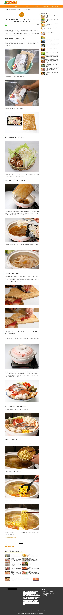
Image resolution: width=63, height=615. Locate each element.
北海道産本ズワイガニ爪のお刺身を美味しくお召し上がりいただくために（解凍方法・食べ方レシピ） (16, 556)
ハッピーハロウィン (54, 6)
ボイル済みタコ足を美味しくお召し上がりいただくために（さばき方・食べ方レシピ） (16, 560)
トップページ (8, 6)
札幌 (34, 594)
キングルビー (34, 601)
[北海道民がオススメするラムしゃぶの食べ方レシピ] (25, 565)
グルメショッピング (45, 6)
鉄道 (31, 591)
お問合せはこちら (44, 595)
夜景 (29, 597)
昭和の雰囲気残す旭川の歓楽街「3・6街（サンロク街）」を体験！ (52, 40)
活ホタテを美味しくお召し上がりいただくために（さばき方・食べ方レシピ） (52, 48)
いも (23, 604)
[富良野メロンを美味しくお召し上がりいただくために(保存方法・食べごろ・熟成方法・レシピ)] (25, 556)
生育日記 (32, 594)
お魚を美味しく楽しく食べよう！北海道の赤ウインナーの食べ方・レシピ (27, 580)
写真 (23, 598)
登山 (29, 594)
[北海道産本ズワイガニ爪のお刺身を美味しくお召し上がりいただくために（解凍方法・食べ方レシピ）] (7, 556)
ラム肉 (29, 598)
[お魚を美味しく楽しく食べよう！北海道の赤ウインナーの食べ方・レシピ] (25, 569)
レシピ (26, 598)
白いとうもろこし (25, 594)
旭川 (36, 594)
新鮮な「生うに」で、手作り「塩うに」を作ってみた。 (52, 73)
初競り (37, 597)
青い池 (27, 591)
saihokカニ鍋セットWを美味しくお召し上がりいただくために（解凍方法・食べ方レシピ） (16, 573)
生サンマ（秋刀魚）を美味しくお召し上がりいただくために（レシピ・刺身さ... (52, 44)
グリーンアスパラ (30, 601)
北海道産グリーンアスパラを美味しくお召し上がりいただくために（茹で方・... (52, 52)
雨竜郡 (29, 591)
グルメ (27, 6)
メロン (36, 598)
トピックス (36, 6)
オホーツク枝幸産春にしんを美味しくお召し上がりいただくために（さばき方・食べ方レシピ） (33, 560)
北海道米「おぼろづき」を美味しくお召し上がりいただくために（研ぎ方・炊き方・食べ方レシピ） (16, 565)
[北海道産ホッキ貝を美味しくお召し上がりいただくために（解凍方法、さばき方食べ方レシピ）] (7, 569)
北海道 (34, 597)
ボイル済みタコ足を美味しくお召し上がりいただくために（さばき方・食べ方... (52, 32)
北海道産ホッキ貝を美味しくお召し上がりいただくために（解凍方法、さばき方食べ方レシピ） (16, 569)
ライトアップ (32, 598)
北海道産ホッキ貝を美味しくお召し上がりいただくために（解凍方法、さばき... (52, 69)
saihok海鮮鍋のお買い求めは (11, 537)
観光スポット (17, 6)
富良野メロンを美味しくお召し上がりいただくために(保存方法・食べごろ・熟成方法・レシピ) (33, 556)
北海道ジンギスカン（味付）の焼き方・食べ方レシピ (52, 16)
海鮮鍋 (6, 546)
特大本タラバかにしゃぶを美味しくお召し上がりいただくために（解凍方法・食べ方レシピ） (33, 573)
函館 (39, 597)
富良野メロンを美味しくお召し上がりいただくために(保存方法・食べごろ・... (52, 24)
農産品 (34, 591)
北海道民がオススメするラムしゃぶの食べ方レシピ (52, 56)
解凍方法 (10, 546)
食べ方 (13, 546)
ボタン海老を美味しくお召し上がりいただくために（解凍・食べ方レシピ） (52, 61)
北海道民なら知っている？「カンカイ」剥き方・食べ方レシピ (52, 28)
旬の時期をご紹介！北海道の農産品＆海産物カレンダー (52, 20)
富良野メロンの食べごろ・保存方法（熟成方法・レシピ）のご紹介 (52, 65)
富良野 (24, 597)
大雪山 (27, 597)
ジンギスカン (25, 601)
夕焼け (31, 597)
